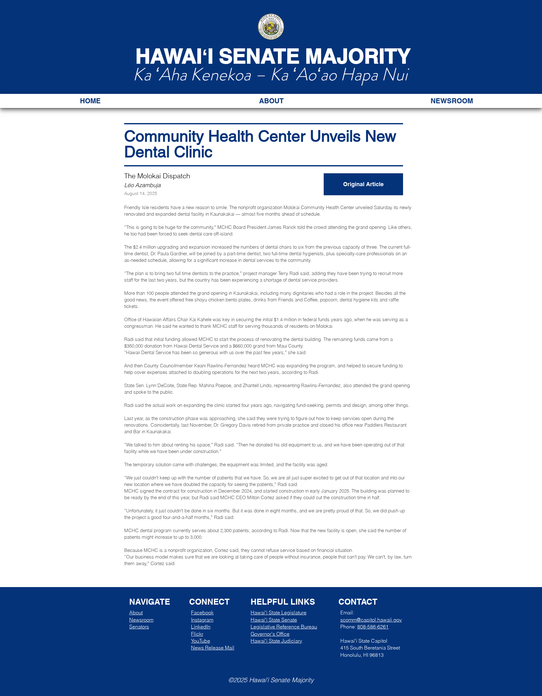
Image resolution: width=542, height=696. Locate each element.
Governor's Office (270, 634)
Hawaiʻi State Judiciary (276, 641)
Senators (139, 626)
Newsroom (141, 620)
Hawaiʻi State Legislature (278, 612)
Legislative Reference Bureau (284, 626)
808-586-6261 (373, 626)
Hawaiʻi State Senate (274, 620)
